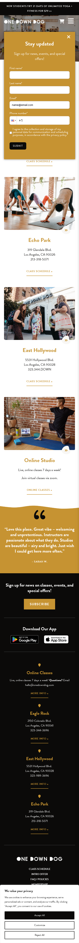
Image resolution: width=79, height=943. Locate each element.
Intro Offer (39, 874)
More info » (40, 693)
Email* (13, 98)
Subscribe (39, 604)
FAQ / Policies (39, 879)
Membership (39, 884)
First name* (16, 68)
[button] (13, 120)
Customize (39, 925)
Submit (18, 146)
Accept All (39, 915)
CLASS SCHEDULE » (39, 161)
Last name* (16, 83)
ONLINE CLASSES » (39, 490)
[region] (39, 914)
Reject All (39, 935)
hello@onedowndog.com (39, 685)
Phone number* (19, 113)
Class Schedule (39, 869)
